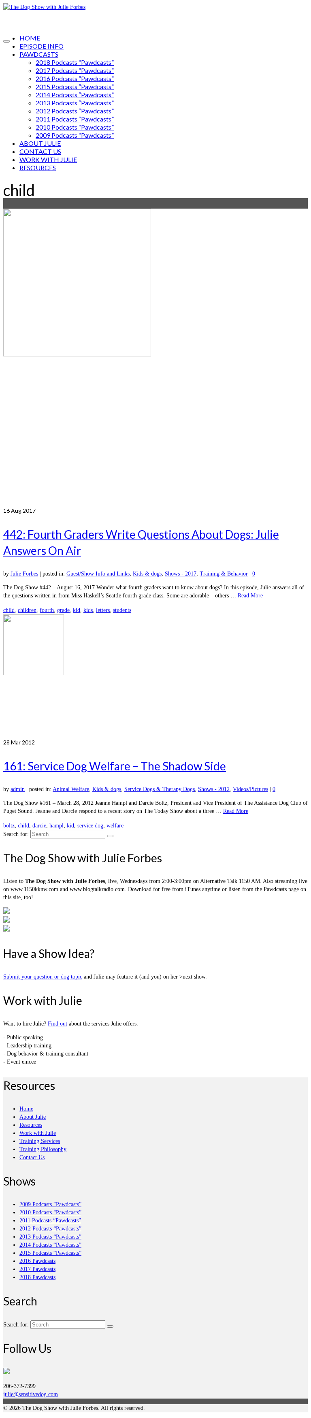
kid (76, 610)
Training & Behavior (224, 574)
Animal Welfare (71, 789)
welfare (115, 826)
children (27, 610)
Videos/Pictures (250, 789)
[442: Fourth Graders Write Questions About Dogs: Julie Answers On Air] (155, 358)
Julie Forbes (24, 574)
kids (88, 610)
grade (63, 610)
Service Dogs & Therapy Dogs (159, 789)
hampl (56, 826)
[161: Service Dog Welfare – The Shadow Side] (155, 676)
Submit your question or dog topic (42, 977)
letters (103, 610)
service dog (90, 826)
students (122, 610)
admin (18, 789)
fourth (47, 610)
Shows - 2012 (214, 789)
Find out (57, 1024)
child (9, 610)
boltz (9, 826)
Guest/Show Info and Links (98, 574)
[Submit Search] (110, 836)
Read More (250, 596)
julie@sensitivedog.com (30, 1394)
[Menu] (6, 41)
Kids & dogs (147, 574)
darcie (39, 826)
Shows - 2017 (180, 574)
